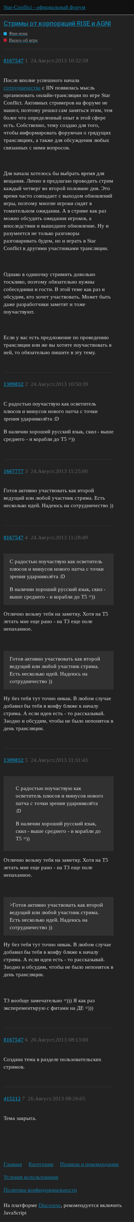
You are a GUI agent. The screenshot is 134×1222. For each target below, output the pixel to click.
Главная (13, 1164)
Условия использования (31, 1177)
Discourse (50, 1205)
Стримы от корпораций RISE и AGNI (57, 23)
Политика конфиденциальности (40, 1190)
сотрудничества (22, 88)
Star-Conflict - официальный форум (44, 7)
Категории (41, 1164)
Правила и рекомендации (89, 1164)
